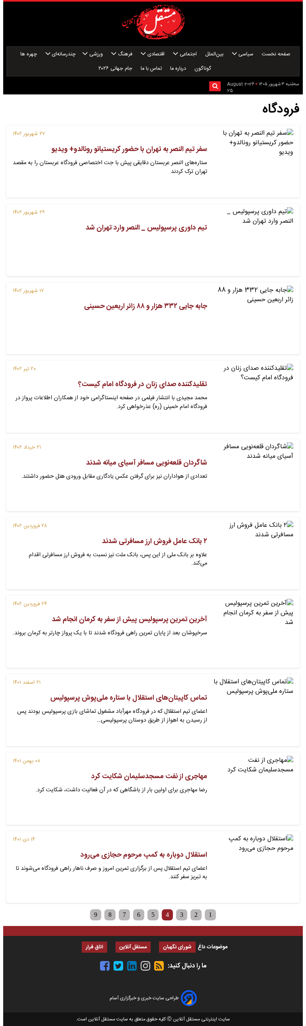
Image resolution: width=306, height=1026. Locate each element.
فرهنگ (125, 54)
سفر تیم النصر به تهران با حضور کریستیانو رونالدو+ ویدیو (129, 149)
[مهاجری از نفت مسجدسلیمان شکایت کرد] (253, 789)
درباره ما (179, 69)
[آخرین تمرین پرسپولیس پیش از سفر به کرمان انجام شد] (253, 632)
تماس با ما (152, 69)
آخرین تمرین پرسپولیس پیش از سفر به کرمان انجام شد (129, 620)
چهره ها (29, 54)
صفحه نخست (276, 54)
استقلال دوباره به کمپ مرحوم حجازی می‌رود (143, 855)
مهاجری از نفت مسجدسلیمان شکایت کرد (149, 777)
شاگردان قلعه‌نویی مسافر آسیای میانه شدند (146, 463)
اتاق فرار (94, 947)
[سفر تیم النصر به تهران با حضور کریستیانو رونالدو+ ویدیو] (253, 161)
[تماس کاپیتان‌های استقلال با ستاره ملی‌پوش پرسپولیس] (253, 710)
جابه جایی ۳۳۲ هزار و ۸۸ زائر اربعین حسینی (145, 306)
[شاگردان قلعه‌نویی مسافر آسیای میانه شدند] (253, 475)
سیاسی (246, 54)
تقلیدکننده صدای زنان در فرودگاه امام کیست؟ (142, 384)
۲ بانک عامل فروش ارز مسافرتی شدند (154, 541)
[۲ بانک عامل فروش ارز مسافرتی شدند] (253, 554)
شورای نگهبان (177, 947)
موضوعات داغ (213, 947)
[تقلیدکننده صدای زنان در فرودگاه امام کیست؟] (253, 397)
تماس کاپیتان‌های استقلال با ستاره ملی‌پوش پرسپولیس (128, 698)
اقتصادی (156, 54)
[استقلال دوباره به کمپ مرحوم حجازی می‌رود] (253, 867)
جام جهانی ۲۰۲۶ (116, 69)
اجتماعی (188, 54)
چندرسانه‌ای (63, 54)
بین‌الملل (215, 54)
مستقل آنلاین (133, 947)
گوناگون (203, 69)
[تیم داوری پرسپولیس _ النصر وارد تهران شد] (253, 240)
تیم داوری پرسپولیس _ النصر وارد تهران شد (146, 228)
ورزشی (96, 54)
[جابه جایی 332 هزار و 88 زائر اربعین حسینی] (253, 318)
